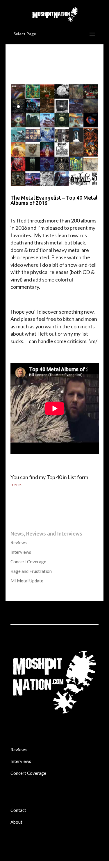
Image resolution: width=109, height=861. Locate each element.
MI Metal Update (26, 580)
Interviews (20, 552)
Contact (18, 810)
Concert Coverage (28, 561)
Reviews (18, 542)
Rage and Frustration (31, 571)
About (16, 822)
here (15, 484)
